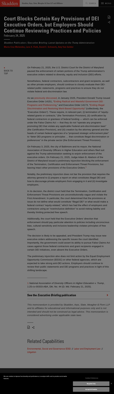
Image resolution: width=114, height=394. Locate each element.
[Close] (111, 383)
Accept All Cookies (91, 389)
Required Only (91, 384)
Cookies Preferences (91, 378)
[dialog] (57, 383)
